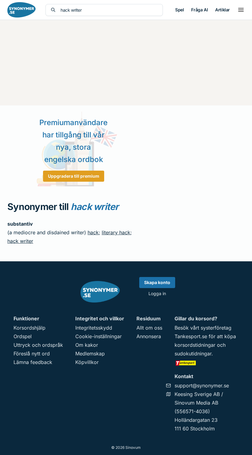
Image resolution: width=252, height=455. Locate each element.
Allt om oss (149, 328)
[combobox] (109, 10)
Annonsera (148, 336)
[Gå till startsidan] (21, 10)
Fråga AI (199, 9)
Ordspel (23, 336)
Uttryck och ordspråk (38, 345)
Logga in (157, 293)
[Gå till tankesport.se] (206, 363)
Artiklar (222, 9)
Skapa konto (157, 282)
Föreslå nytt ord (32, 353)
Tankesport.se (191, 336)
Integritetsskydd (93, 328)
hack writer (20, 241)
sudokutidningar (193, 353)
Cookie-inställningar (98, 336)
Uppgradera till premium (73, 176)
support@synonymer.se (202, 385)
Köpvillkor (87, 362)
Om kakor (86, 345)
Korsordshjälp (29, 328)
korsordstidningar (195, 345)
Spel (179, 9)
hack (93, 232)
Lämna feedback (33, 362)
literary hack (116, 232)
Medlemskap (90, 353)
